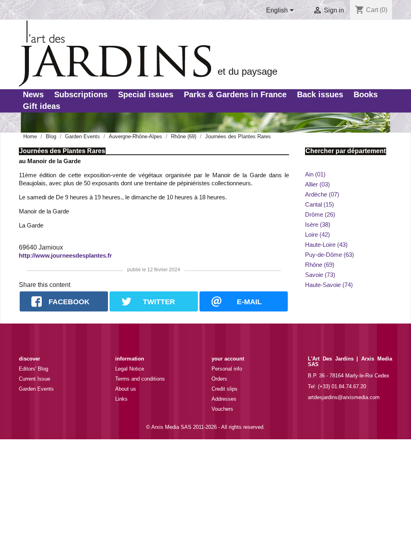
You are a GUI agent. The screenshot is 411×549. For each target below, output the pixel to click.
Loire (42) (317, 234)
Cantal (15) (319, 204)
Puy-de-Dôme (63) (329, 254)
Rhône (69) (319, 264)
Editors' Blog (33, 369)
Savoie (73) (320, 274)
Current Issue (34, 379)
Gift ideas (41, 106)
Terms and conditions (140, 379)
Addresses (224, 399)
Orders (219, 379)
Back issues (320, 94)
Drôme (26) (320, 214)
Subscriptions (81, 94)
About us (125, 389)
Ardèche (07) (322, 194)
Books (366, 94)
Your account (228, 359)
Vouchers (222, 409)
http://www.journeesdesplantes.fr (65, 255)
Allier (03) (317, 184)
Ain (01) (315, 174)
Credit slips (225, 389)
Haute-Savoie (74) (329, 284)
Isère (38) (317, 224)
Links (121, 399)
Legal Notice (129, 369)
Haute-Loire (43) (326, 244)
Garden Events (36, 389)
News (33, 94)
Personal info (227, 369)
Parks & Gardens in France (235, 94)
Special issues (145, 94)
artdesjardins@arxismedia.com (344, 397)
